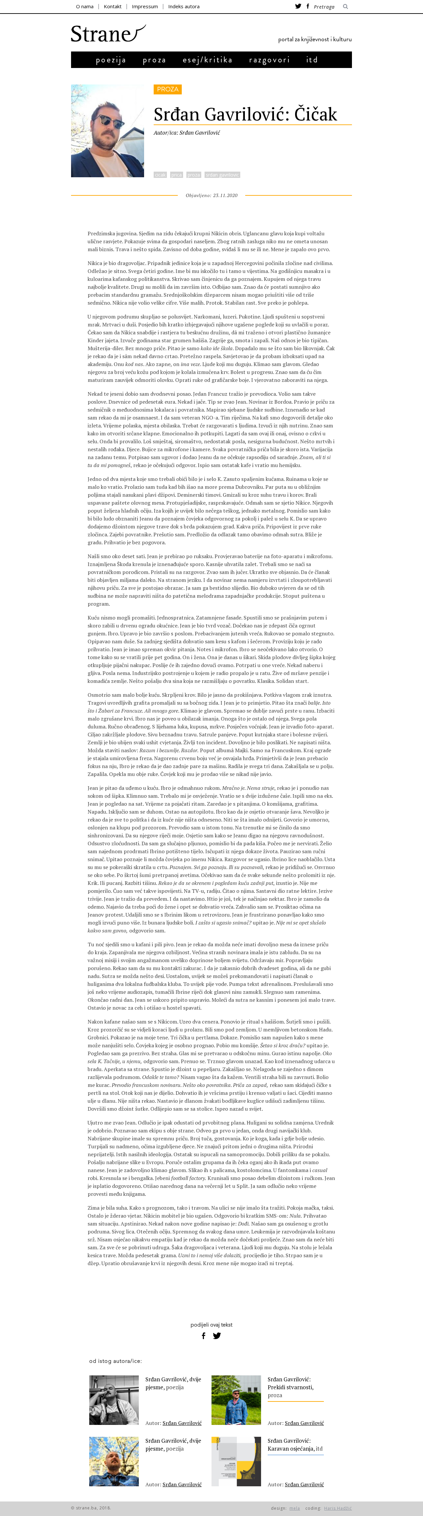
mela (294, 1508)
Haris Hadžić (338, 1508)
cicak (160, 175)
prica (177, 175)
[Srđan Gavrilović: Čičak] (107, 175)
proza (155, 59)
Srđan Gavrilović (182, 1423)
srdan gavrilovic (222, 175)
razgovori (269, 59)
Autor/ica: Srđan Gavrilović (187, 132)
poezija (111, 59)
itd (312, 59)
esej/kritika (208, 59)
